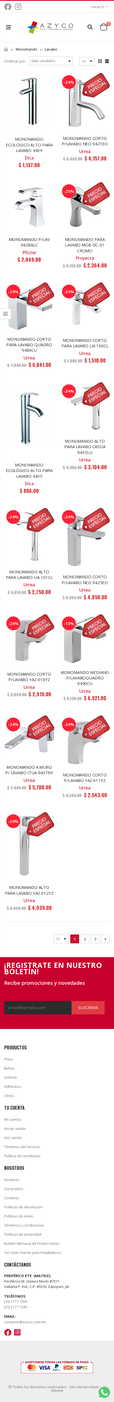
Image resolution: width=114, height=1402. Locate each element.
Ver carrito (13, 1137)
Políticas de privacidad (23, 1234)
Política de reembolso (22, 1155)
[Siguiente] (105, 938)
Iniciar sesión (15, 1128)
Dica (29, 158)
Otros (9, 1095)
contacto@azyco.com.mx (25, 1321)
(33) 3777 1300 (15, 1301)
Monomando (26, 49)
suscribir (88, 1007)
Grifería (10, 1077)
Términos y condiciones (24, 1225)
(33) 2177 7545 (15, 1306)
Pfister (29, 253)
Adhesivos (12, 1086)
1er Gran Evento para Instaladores (32, 1252)
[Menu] (8, 27)
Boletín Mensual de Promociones (31, 1243)
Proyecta (85, 258)
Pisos (8, 1059)
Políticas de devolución (23, 1206)
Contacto (11, 1197)
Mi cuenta (12, 1119)
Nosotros (11, 1179)
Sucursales (13, 1188)
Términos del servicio (22, 1146)
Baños (9, 1068)
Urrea (84, 151)
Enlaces (97, 7)
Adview (57, 1390)
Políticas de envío (18, 1216)
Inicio (6, 49)
